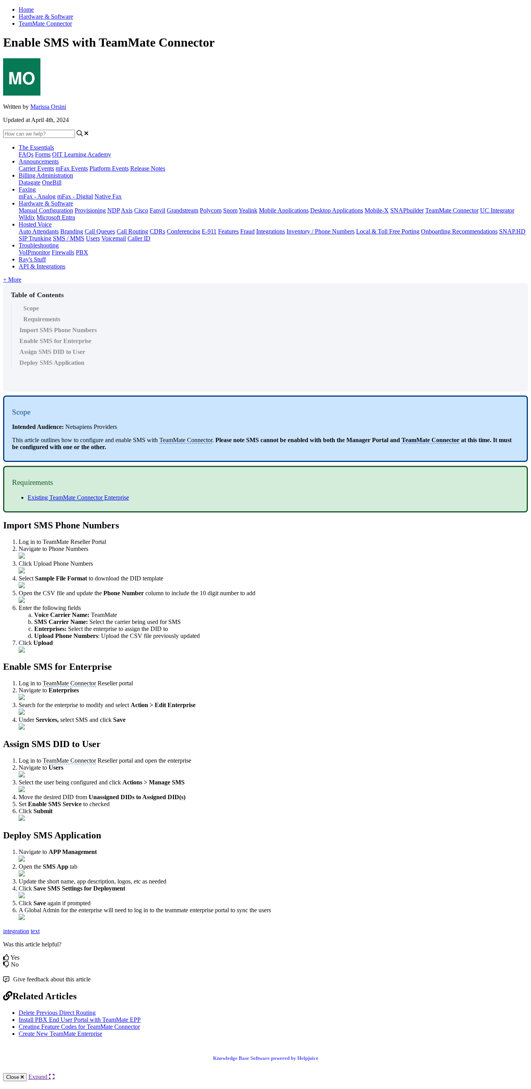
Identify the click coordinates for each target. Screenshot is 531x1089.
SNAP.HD (512, 231)
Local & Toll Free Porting (387, 231)
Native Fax (108, 196)
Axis (127, 210)
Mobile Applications (284, 210)
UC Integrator (497, 210)
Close (13, 1077)
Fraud (247, 231)
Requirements (41, 319)
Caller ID (139, 238)
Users (93, 238)
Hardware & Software (46, 16)
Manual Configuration (46, 210)
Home (26, 9)
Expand (38, 1076)
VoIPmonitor (34, 252)
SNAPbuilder (407, 210)
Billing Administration (46, 175)
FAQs (26, 154)
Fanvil (157, 210)
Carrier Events (36, 168)
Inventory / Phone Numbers (320, 231)
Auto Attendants (39, 231)
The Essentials (36, 147)
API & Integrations (42, 266)
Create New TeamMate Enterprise (60, 1033)
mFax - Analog (37, 196)
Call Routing (132, 231)
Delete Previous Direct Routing (57, 1012)
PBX (82, 252)
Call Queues (100, 231)
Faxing (27, 189)
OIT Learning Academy (81, 154)
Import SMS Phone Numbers (58, 330)
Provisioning (90, 210)
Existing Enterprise (78, 497)
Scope (31, 308)
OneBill (51, 182)
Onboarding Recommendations (459, 231)
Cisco (141, 210)
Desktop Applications (336, 210)
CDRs (157, 231)
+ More (12, 279)
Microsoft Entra (56, 217)
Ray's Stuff (32, 259)
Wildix (27, 217)
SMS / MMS (68, 238)
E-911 (209, 231)
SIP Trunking (35, 238)
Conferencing (183, 231)
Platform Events (109, 168)
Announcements (39, 161)
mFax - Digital (75, 196)
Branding (71, 231)
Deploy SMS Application (51, 362)
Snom (230, 210)
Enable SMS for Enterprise (55, 341)
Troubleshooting (39, 245)
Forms (43, 154)
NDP (113, 210)
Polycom (211, 210)
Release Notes (147, 168)
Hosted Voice (35, 224)
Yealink (248, 210)
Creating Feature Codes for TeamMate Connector (79, 1026)
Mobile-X (377, 210)
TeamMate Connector (45, 23)
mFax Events (72, 168)
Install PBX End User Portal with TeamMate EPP (80, 1019)
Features (228, 231)
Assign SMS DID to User (52, 351)
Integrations (270, 231)
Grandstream (182, 210)
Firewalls (63, 252)
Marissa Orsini (48, 106)
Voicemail (113, 238)
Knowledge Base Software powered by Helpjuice (265, 1058)
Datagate (29, 182)
